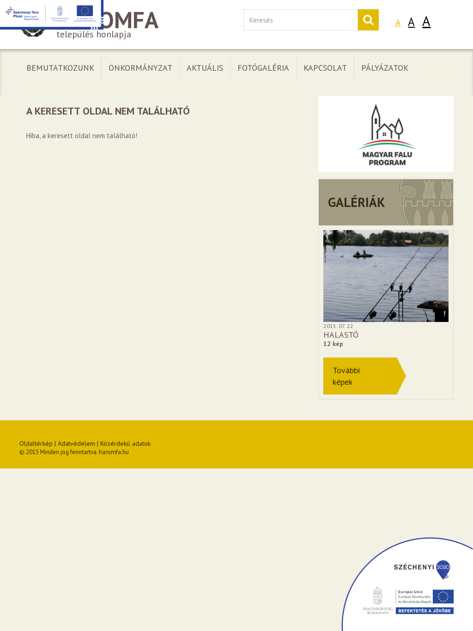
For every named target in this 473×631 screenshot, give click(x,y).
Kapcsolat (325, 67)
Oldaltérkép (36, 443)
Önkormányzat (140, 67)
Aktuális (205, 67)
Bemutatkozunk (60, 67)
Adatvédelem (76, 443)
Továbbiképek (346, 376)
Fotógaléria (263, 67)
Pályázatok (384, 67)
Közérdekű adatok (125, 443)
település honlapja (107, 24)
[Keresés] (368, 19)
